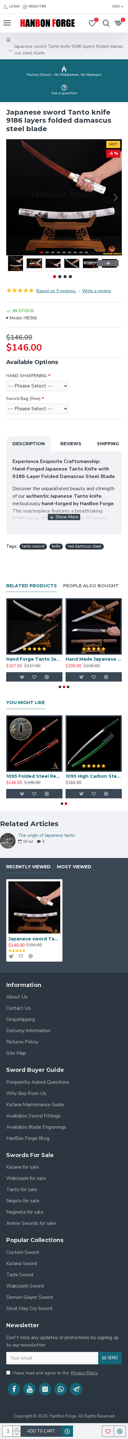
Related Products (31, 586)
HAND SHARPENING (26, 376)
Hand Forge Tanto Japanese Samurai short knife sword (34, 659)
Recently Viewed (28, 867)
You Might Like (25, 702)
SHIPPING (108, 443)
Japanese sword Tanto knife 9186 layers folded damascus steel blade (34, 939)
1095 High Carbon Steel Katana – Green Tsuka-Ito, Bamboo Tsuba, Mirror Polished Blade (94, 776)
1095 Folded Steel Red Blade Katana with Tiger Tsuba (34, 776)
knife (56, 546)
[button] (12, 197)
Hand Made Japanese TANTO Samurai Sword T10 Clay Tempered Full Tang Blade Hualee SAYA (94, 659)
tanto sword (33, 546)
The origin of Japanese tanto (46, 835)
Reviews (70, 443)
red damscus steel (84, 546)
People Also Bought (91, 586)
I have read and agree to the (55, 1373)
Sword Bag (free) (23, 399)
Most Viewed (74, 867)
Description (28, 443)
